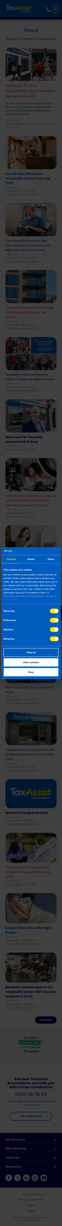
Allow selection (31, 662)
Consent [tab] (11, 559)
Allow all (31, 652)
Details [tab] (31, 559)
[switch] (54, 620)
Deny (31, 672)
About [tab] (51, 559)
